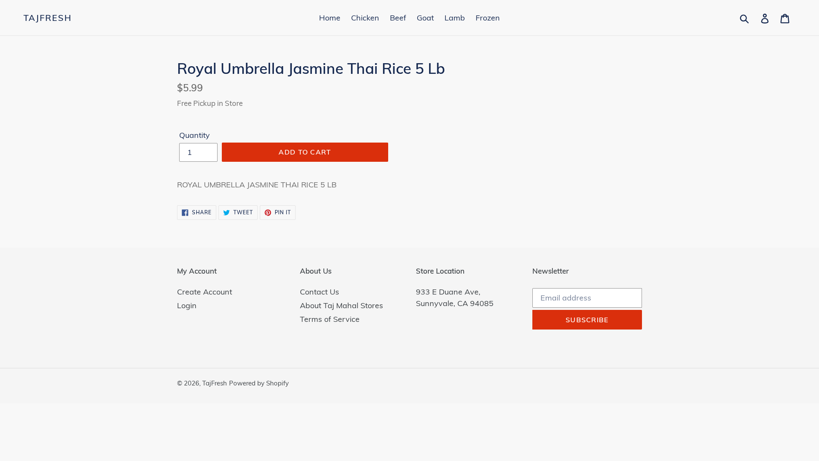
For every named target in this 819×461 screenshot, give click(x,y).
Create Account (204, 292)
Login (187, 305)
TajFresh (47, 18)
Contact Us (319, 292)
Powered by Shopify (259, 383)
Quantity (194, 135)
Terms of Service (330, 319)
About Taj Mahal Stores (341, 305)
